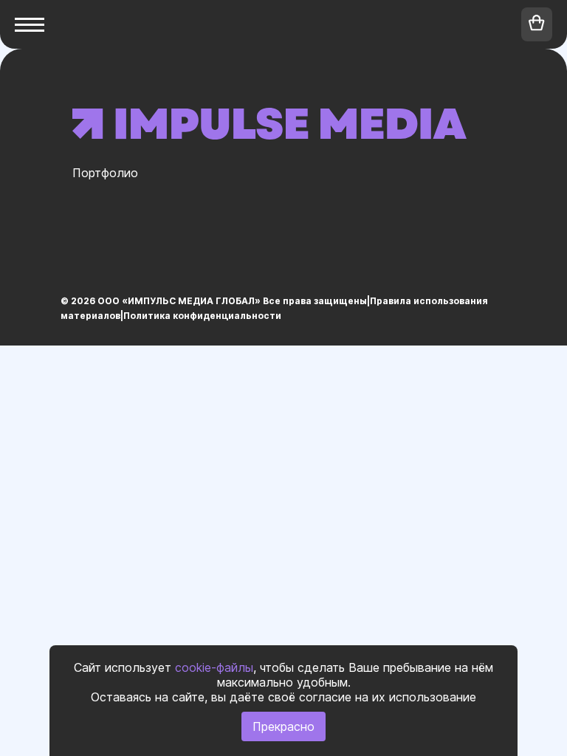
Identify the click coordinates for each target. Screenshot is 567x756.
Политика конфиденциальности (202, 315)
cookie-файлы (214, 667)
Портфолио (105, 172)
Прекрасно (283, 726)
